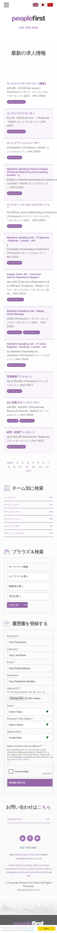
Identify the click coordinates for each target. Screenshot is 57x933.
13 (40, 466)
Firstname (13, 636)
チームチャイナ (14, 193)
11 (27, 466)
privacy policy (32, 865)
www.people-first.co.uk (27, 854)
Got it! (46, 928)
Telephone (12, 675)
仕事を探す (14, 605)
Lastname (13, 649)
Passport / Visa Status (20, 718)
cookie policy (15, 865)
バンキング (12, 421)
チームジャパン (14, 157)
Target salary (14, 731)
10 (20, 466)
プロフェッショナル (16, 102)
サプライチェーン (15, 299)
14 (47, 466)
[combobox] (28, 576)
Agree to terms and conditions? (25, 746)
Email (11, 662)
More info (31, 930)
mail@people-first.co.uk (28, 858)
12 (33, 466)
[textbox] (28, 576)
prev (10, 462)
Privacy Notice (22, 759)
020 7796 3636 (28, 27)
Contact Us (14, 819)
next (28, 470)
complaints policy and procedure (23, 872)
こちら (44, 807)
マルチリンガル (11, 526)
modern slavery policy (39, 868)
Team (10, 705)
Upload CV (14, 688)
